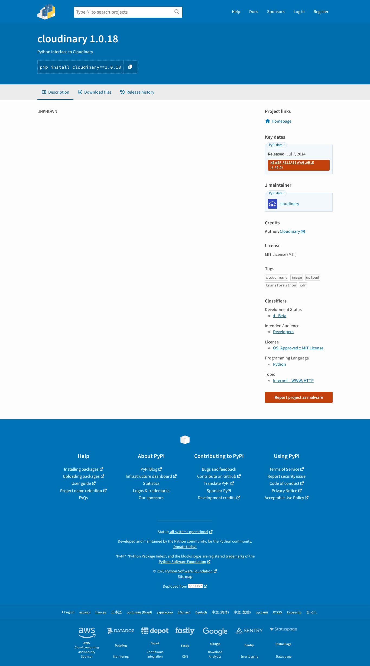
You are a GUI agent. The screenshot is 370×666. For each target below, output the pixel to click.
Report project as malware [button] (299, 397)
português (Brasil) (139, 612)
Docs (253, 12)
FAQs (83, 498)
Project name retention (81, 491)
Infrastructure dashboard (149, 476)
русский (262, 612)
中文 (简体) (220, 612)
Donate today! (185, 547)
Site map (185, 576)
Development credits (216, 498)
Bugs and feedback (219, 469)
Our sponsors (151, 498)
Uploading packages (81, 476)
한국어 (311, 612)
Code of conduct (284, 483)
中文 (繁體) (242, 612)
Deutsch (201, 612)
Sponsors (276, 12)
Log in (299, 12)
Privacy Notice (284, 491)
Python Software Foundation (182, 562)
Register (321, 12)
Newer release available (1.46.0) (292, 165)
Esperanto (294, 612)
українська (165, 612)
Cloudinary (290, 231)
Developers (283, 332)
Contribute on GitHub (216, 476)
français (100, 612)
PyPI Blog (149, 469)
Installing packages (81, 469)
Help (236, 12)
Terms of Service (284, 469)
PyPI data (275, 144)
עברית (277, 612)
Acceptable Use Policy (284, 498)
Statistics (151, 483)
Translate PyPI (216, 483)
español (84, 612)
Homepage (281, 121)
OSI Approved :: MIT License (298, 348)
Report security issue (287, 476)
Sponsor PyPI (219, 491)
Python (279, 364)
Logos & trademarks (151, 491)
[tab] (55, 92)
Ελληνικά (184, 612)
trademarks (235, 556)
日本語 (116, 612)
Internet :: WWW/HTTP (293, 381)
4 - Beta (279, 316)
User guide (81, 483)
